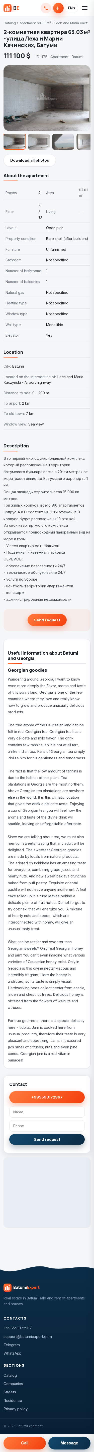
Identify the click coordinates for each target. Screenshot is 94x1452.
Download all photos (29, 160)
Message (69, 1443)
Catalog (10, 23)
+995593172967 (46, 8)
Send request (47, 620)
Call (24, 1443)
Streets (10, 1392)
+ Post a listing (58, 8)
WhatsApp (13, 1353)
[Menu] (84, 8)
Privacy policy (16, 1408)
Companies (13, 1383)
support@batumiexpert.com (28, 1336)
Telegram (12, 1344)
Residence (13, 1400)
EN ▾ (71, 8)
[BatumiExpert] (11, 8)
